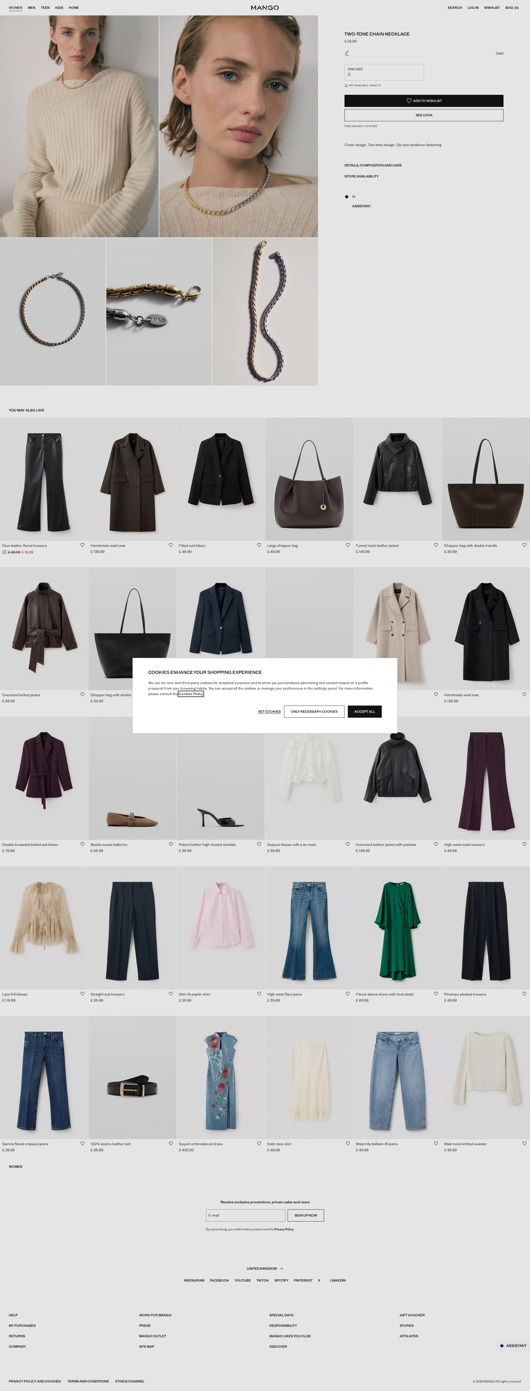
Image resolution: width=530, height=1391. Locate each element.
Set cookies (269, 711)
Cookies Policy (191, 694)
